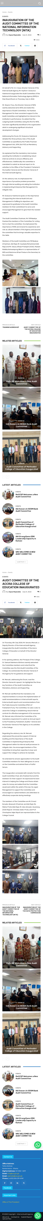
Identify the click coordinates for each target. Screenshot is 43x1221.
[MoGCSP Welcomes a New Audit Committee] (21, 366)
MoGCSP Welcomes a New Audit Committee (21, 382)
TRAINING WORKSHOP (10, 327)
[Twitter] (24, 1183)
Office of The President (10, 1202)
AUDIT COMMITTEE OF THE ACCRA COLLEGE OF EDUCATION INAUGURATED (32, 330)
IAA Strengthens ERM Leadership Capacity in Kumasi (26, 538)
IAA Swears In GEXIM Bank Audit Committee (21, 425)
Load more (20, 562)
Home (4, 12)
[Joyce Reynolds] (4, 34)
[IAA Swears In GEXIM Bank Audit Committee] (21, 408)
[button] (37, 1215)
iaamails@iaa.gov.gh (15, 1176)
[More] (35, 45)
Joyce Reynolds (14, 35)
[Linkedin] (17, 1183)
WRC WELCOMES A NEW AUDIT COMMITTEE (25, 553)
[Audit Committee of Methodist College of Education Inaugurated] (21, 451)
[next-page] (7, 476)
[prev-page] (3, 476)
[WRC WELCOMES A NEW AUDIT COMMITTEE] (8, 552)
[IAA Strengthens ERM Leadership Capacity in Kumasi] (8, 537)
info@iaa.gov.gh (13, 1173)
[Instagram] (11, 1183)
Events (10, 12)
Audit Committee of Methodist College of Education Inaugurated (21, 467)
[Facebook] (4, 1183)
